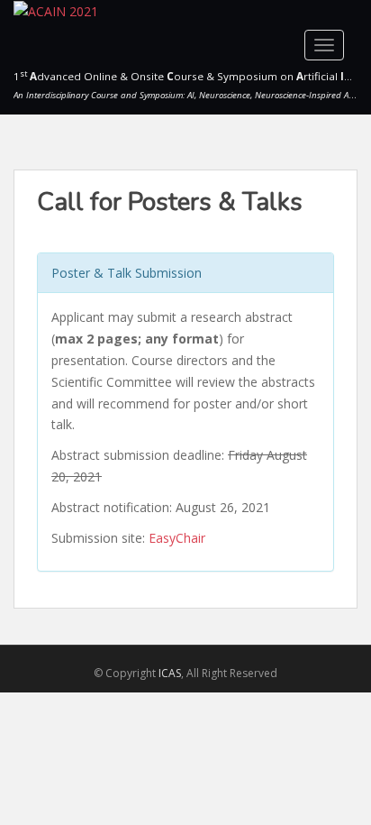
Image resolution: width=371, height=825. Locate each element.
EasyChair (177, 537)
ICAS (169, 673)
